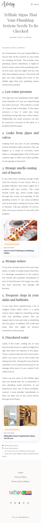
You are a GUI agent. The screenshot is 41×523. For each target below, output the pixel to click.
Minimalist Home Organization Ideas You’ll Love (19, 437)
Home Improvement (11, 445)
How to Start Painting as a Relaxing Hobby (19, 251)
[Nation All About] (8, 4)
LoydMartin (27, 37)
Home (20, 472)
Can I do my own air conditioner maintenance (20, 451)
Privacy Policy (20, 477)
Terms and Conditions (20, 481)
